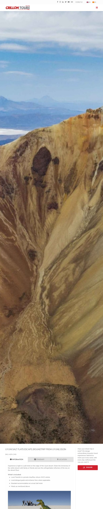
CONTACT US (78, 2)
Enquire (89, 467)
